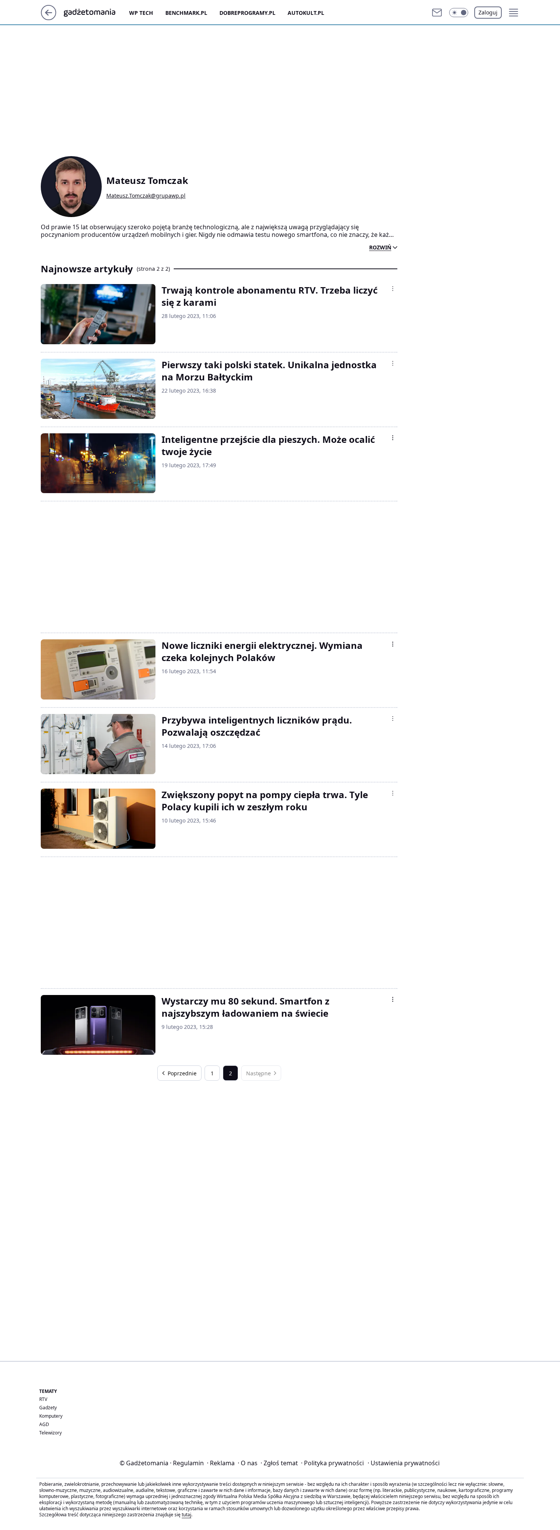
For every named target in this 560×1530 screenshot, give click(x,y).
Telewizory (50, 1432)
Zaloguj (488, 12)
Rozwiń (380, 247)
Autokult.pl (306, 12)
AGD (44, 1424)
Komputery (50, 1416)
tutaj (186, 1514)
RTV (43, 1399)
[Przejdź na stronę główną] (48, 18)
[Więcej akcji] (392, 288)
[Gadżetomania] (95, 12)
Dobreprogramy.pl (247, 12)
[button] (458, 12)
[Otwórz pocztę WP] (437, 12)
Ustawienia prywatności (404, 1463)
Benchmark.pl (186, 12)
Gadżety (48, 1407)
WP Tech (141, 12)
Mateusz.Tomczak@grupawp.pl (146, 196)
